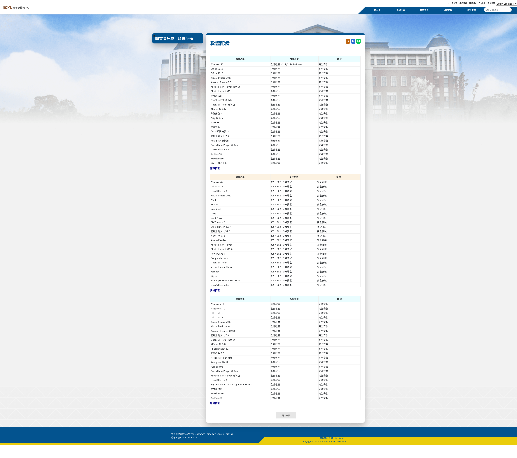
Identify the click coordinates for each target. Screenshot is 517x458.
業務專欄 (471, 10)
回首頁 (454, 3)
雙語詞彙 (473, 3)
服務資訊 (424, 10)
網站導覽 (463, 3)
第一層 (377, 10)
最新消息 (401, 10)
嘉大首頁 (491, 3)
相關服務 (448, 10)
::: (448, 3)
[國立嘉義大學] (15, 7)
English (482, 3)
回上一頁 (286, 415)
